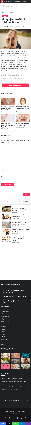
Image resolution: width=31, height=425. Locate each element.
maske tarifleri (18, 386)
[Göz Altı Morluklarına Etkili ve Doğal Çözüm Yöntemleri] (23, 101)
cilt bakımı (4, 381)
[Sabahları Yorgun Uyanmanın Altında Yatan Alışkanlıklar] (15, 366)
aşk (9, 378)
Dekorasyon (5, 316)
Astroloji (4, 313)
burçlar (20, 378)
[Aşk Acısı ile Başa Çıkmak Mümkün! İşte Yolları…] (6, 225)
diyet (3, 384)
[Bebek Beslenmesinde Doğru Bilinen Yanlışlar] (25, 360)
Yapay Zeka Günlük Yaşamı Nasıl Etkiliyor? (15, 1)
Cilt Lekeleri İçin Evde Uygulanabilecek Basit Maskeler (7, 108)
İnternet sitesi (5, 177)
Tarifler (4, 337)
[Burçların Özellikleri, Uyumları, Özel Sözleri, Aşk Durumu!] (6, 239)
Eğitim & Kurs (5, 321)
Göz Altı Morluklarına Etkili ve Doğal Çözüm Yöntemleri (22, 108)
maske (3, 386)
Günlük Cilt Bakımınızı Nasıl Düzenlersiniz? (22, 124)
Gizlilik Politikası (15, 414)
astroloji (4, 378)
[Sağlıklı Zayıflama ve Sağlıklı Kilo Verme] (6, 232)
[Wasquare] (7, 6)
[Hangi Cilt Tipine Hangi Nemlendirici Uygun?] (8, 118)
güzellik (18, 384)
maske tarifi (10, 386)
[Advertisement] (15, 261)
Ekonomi (4, 324)
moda (25, 386)
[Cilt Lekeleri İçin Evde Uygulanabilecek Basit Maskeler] (8, 101)
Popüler (5, 201)
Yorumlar (25, 201)
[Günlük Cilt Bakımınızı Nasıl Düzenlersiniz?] (23, 118)
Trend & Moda (6, 342)
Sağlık (3, 334)
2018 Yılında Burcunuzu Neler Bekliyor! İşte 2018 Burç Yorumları (20, 208)
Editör (5, 26)
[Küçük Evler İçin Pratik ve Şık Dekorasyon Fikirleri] (5, 355)
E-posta (3, 170)
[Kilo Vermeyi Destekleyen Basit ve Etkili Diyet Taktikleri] (5, 360)
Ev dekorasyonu (10, 384)
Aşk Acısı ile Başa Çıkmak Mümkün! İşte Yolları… (19, 223)
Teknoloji (4, 339)
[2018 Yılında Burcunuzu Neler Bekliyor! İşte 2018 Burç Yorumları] (6, 209)
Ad (2, 163)
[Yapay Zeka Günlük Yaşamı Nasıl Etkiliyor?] (25, 355)
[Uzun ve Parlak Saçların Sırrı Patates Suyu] (6, 217)
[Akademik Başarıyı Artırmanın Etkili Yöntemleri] (15, 360)
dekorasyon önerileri (21, 381)
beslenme (14, 378)
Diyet (3, 319)
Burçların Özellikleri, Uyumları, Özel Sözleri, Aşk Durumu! (20, 238)
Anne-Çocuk (5, 311)
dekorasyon (12, 381)
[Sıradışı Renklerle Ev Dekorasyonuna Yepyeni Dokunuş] (25, 366)
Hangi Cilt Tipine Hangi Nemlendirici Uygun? (7, 125)
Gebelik (4, 326)
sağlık (10, 389)
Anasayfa (5, 12)
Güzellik (11, 12)
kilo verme (24, 384)
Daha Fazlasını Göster (15, 85)
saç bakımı (4, 389)
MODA (4, 331)
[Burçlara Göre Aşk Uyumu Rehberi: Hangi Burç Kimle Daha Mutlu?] (5, 366)
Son (15, 201)
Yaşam (4, 344)
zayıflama (16, 389)
